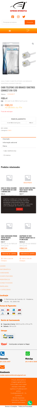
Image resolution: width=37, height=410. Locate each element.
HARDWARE (4, 273)
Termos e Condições (11, 406)
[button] (9, 30)
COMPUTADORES (6, 276)
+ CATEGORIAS (5, 290)
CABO (7, 81)
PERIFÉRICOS (5, 279)
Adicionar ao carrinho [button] (9, 254)
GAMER (2, 266)
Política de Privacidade (25, 406)
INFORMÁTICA (5, 269)
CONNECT (11, 94)
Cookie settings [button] (9, 209)
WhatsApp (29, 358)
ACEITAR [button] (19, 209)
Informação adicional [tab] (10, 142)
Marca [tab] (5, 146)
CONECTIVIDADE (6, 283)
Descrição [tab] (6, 139)
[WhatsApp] (27, 353)
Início (2, 81)
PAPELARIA (4, 286)
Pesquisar (30, 22)
